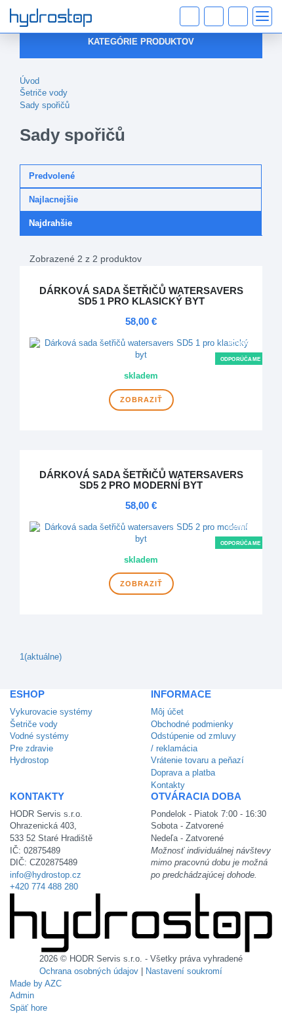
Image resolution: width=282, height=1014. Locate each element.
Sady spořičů (45, 105)
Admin (22, 995)
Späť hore (28, 1008)
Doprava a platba (183, 773)
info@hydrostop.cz (45, 875)
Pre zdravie (31, 748)
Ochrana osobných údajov (88, 971)
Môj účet (167, 712)
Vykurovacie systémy (51, 712)
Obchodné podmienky (192, 724)
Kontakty (168, 785)
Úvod (29, 81)
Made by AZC (36, 983)
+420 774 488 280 (44, 887)
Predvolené (52, 176)
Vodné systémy (39, 736)
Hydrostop (29, 760)
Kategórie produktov (141, 42)
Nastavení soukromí (184, 971)
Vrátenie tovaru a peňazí (197, 760)
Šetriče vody (44, 93)
